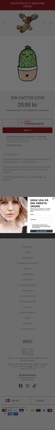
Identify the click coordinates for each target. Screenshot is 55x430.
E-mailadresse (33, 219)
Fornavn (32, 214)
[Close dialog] (53, 198)
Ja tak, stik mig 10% (41, 231)
